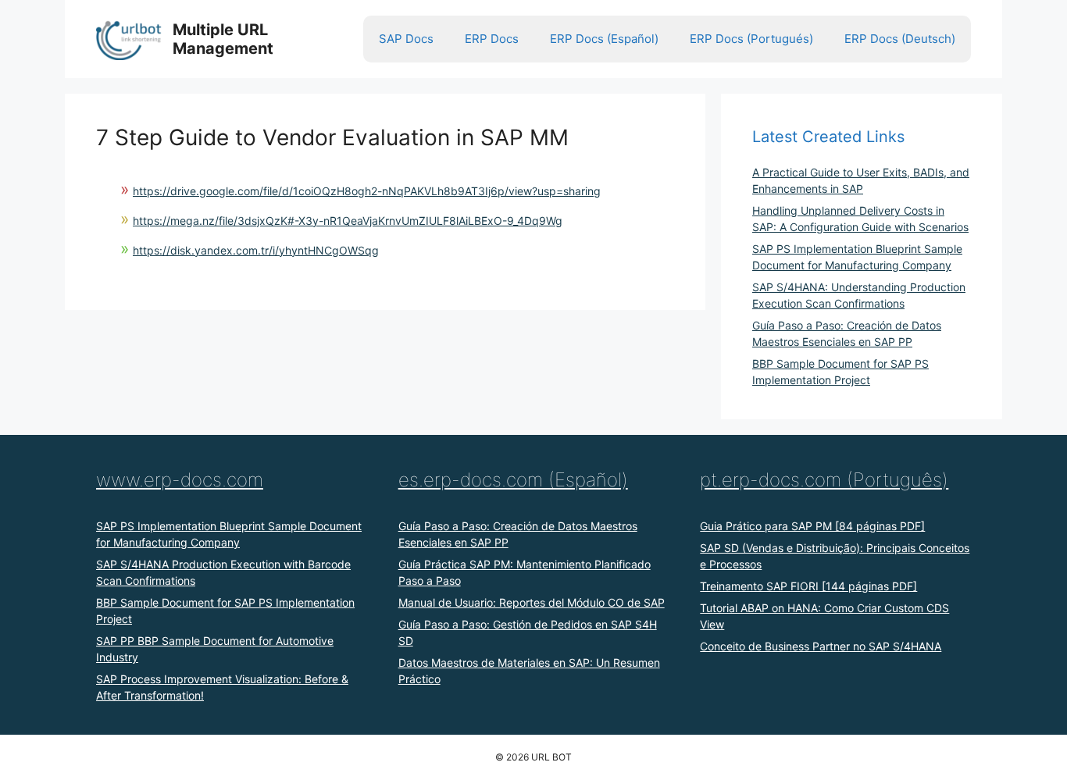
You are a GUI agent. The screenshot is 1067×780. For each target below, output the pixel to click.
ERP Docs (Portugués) (751, 38)
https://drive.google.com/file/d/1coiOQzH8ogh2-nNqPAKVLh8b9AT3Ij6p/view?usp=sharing (367, 191)
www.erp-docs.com (179, 479)
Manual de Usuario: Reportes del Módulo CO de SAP (531, 602)
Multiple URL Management (223, 39)
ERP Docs (492, 38)
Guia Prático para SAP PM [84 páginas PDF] (812, 525)
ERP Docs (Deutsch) (899, 38)
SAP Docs (406, 38)
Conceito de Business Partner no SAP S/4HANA (820, 646)
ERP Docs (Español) (604, 38)
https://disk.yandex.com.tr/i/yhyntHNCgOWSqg (256, 250)
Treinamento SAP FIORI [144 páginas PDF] (808, 586)
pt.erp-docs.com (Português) (824, 479)
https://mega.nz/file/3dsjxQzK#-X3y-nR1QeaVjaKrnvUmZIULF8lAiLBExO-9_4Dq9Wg (347, 220)
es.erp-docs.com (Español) (513, 479)
